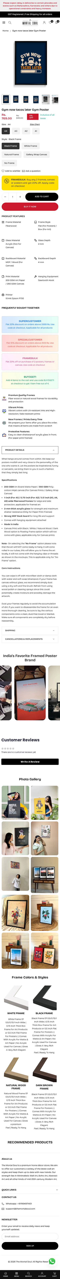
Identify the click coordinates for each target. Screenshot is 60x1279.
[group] (30, 65)
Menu (16, 1276)
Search (28, 1276)
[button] (30, 762)
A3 (15, 131)
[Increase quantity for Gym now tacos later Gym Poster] (20, 197)
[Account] (44, 22)
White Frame (30, 146)
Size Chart (35, 124)
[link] (30, 398)
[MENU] (4, 22)
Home (5, 30)
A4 (5, 131)
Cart (54, 1276)
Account (42, 1276)
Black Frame (10, 146)
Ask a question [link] (33, 171)
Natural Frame (11, 154)
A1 (36, 131)
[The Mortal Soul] (30, 22)
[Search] (10, 22)
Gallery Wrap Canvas (36, 154)
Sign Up (30, 1246)
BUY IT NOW (30, 206)
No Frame (9, 163)
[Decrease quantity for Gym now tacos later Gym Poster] (5, 197)
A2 (26, 131)
